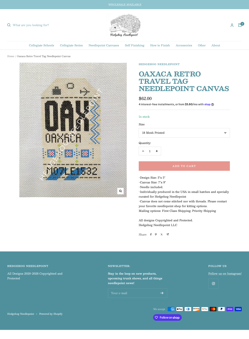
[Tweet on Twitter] (161, 234)
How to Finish (160, 45)
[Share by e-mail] (167, 234)
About (215, 45)
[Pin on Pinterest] (156, 234)
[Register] (162, 293)
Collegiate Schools (41, 45)
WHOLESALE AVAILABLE (124, 4)
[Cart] (240, 25)
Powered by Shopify (51, 314)
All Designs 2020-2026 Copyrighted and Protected (35, 275)
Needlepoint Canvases (104, 45)
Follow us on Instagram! (225, 273)
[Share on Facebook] (151, 234)
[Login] (232, 25)
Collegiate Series (71, 45)
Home (10, 56)
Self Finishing (134, 45)
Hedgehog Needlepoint (159, 64)
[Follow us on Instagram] (213, 284)
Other (202, 45)
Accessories (184, 45)
